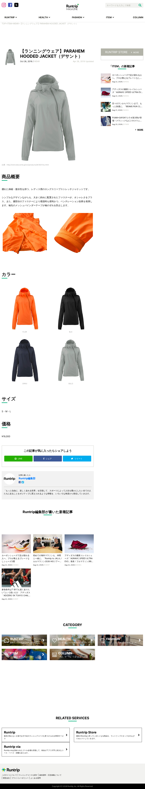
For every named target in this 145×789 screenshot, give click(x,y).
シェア (49, 458)
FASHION (77, 17)
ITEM (109, 17)
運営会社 (6, 778)
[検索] (140, 5)
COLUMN (138, 17)
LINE (20, 458)
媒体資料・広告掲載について (50, 775)
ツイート (78, 458)
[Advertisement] (72, 38)
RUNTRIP (10, 17)
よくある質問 (35, 778)
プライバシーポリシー (20, 778)
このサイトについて (9, 775)
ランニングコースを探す (28, 775)
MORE (136, 52)
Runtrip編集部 (27, 478)
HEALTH (43, 17)
